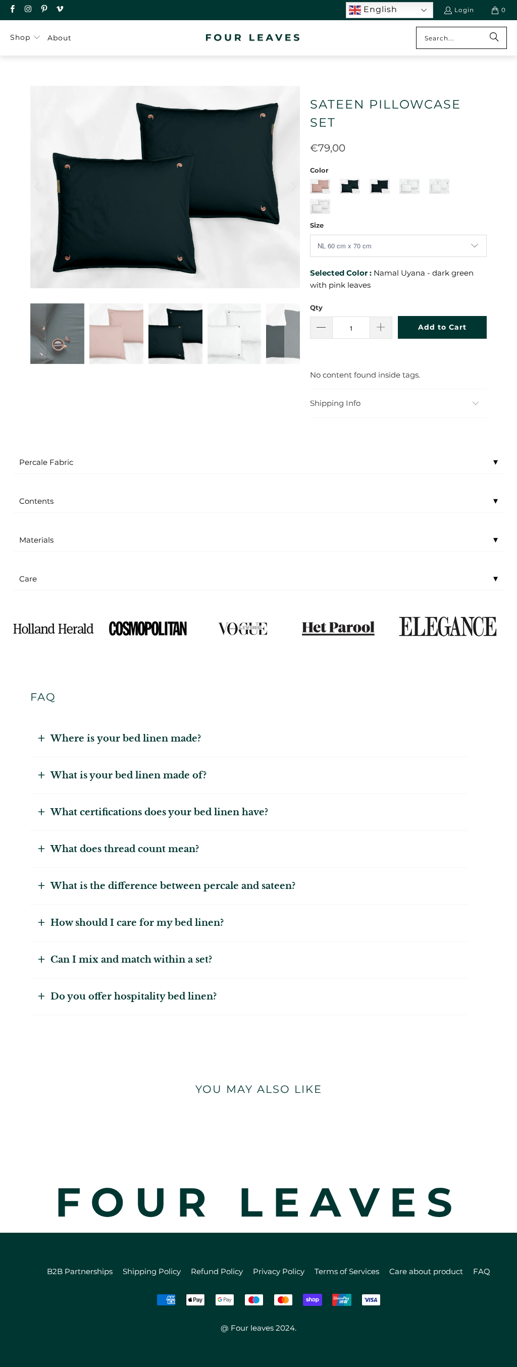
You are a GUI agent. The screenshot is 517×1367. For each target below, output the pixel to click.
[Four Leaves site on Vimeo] (59, 10)
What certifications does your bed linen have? (159, 812)
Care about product (426, 1271)
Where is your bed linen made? (125, 738)
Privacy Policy (278, 1271)
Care (258, 578)
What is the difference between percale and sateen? (172, 885)
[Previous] (38, 187)
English (379, 9)
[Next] (292, 187)
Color (319, 170)
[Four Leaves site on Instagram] (27, 10)
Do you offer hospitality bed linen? (133, 996)
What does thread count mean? (124, 849)
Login (464, 10)
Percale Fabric (258, 461)
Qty (316, 307)
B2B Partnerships (80, 1271)
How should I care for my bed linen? (137, 922)
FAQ (481, 1271)
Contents (258, 500)
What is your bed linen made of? (128, 775)
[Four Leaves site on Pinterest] (43, 10)
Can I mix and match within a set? (131, 959)
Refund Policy (217, 1271)
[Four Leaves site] (253, 38)
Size (317, 225)
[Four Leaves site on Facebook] (12, 10)
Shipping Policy (152, 1271)
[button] (25, 37)
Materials (258, 539)
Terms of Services (347, 1271)
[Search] (494, 38)
